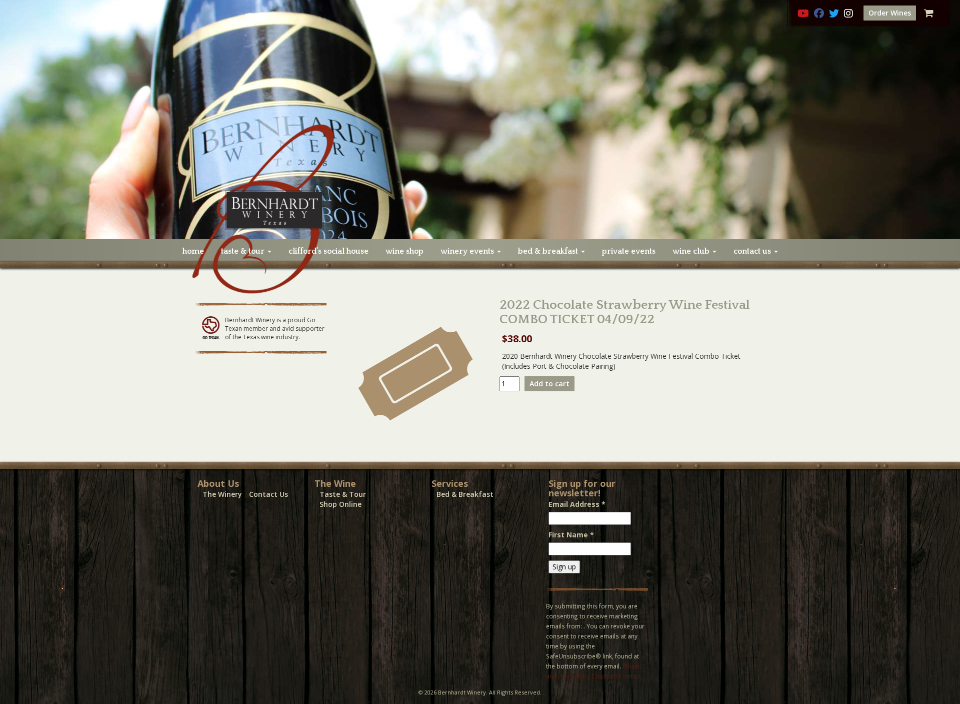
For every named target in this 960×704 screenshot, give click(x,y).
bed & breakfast (549, 251)
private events (629, 251)
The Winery (222, 494)
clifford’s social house (328, 251)
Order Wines (889, 13)
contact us (753, 251)
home (193, 251)
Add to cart (550, 383)
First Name (571, 534)
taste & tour (243, 251)
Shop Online (341, 504)
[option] (480, 119)
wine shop (405, 251)
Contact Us (268, 494)
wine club (692, 251)
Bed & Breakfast (465, 494)
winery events (468, 251)
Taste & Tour (343, 494)
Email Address (577, 504)
